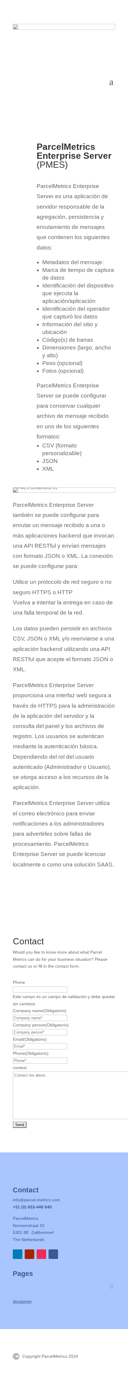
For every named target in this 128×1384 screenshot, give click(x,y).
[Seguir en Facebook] (53, 1254)
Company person (41, 1025)
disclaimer (22, 1301)
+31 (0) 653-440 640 (32, 1207)
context (19, 1067)
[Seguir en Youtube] (29, 1254)
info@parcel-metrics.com (36, 1199)
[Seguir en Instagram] (41, 1254)
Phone (19, 982)
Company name (39, 1010)
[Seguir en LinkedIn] (17, 1254)
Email (30, 1039)
